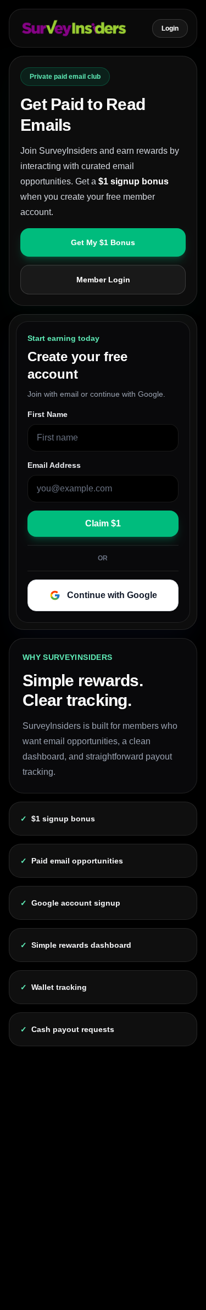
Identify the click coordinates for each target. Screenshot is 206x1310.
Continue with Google (112, 595)
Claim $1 (103, 523)
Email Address (54, 465)
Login (170, 28)
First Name (47, 414)
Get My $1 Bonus (103, 242)
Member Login (103, 279)
